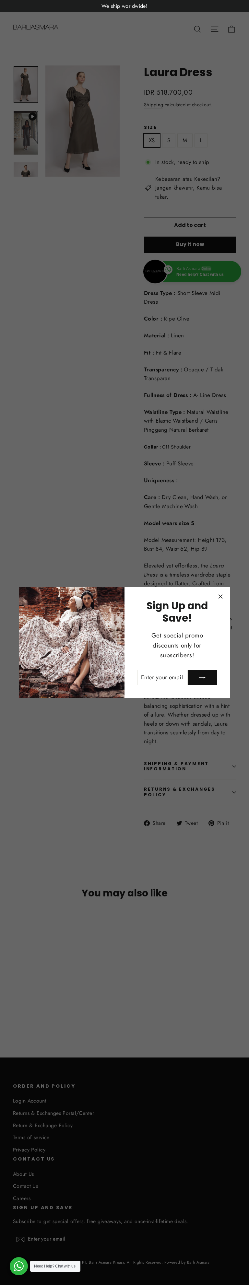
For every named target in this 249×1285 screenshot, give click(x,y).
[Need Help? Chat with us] (19, 1266)
